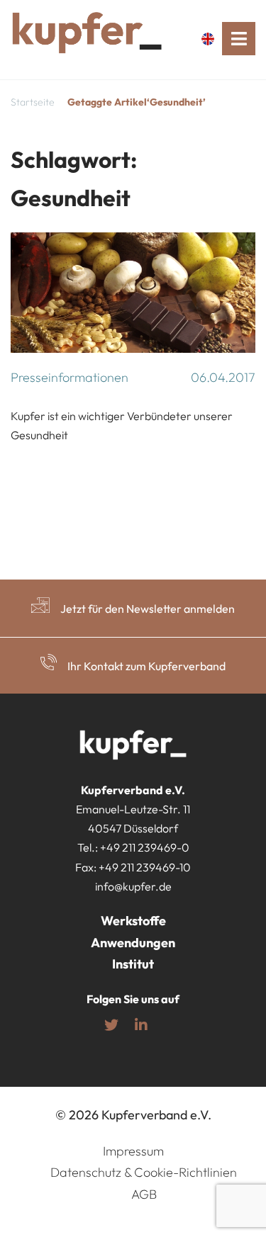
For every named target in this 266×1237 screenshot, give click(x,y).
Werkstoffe (133, 921)
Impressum (133, 1151)
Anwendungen (133, 942)
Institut (133, 964)
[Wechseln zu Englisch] (211, 39)
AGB (144, 1194)
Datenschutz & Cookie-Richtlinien (143, 1172)
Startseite (33, 102)
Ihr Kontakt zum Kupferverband (146, 666)
